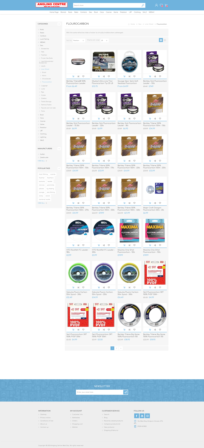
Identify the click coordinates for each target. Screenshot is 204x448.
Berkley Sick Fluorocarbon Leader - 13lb (155, 82)
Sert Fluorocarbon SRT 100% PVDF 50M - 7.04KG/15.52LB (76, 336)
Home (133, 24)
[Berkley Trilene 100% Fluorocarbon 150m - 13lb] (155, 104)
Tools (43, 111)
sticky (41, 196)
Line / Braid (45, 69)
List (165, 40)
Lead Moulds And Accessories (46, 62)
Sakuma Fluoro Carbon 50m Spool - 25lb (102, 293)
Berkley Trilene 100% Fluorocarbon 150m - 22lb (129, 167)
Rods (42, 29)
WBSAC (42, 42)
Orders (74, 421)
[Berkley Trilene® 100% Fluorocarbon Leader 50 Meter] (78, 62)
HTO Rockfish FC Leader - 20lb (103, 251)
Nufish (42, 154)
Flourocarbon (47, 82)
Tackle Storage (46, 101)
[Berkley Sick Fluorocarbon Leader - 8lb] (129, 104)
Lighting (43, 137)
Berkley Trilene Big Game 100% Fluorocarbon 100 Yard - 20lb (129, 336)
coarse (52, 174)
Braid (44, 72)
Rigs (42, 92)
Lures (43, 89)
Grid (161, 40)
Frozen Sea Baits (46, 58)
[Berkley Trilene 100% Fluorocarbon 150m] (104, 188)
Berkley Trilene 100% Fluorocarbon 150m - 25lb (154, 167)
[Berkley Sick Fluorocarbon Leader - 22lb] (104, 104)
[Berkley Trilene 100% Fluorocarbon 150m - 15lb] (78, 146)
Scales (43, 95)
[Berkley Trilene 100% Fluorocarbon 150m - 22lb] (129, 146)
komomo (42, 181)
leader (50, 181)
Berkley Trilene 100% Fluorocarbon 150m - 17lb (103, 167)
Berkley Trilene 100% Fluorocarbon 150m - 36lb (129, 209)
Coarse (42, 121)
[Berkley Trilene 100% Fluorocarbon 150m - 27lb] (78, 188)
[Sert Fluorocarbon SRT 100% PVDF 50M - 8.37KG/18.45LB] (104, 315)
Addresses (76, 417)
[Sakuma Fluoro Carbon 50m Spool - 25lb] (104, 273)
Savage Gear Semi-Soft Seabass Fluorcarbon (128, 82)
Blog (105, 417)
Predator (43, 127)
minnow (42, 185)
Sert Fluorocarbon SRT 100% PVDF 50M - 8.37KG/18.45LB (102, 336)
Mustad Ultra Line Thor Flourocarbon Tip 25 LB (102, 82)
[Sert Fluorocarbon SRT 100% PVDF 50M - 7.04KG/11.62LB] (155, 273)
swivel (48, 196)
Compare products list (112, 424)
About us (43, 424)
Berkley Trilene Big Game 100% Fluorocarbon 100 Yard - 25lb (154, 336)
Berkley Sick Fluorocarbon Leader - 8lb (129, 124)
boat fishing (43, 174)
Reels (42, 33)
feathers (50, 178)
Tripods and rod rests (48, 108)
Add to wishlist (83, 76)
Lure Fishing (44, 39)
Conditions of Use (46, 421)
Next (121, 348)
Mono (44, 75)
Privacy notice (45, 417)
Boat (42, 115)
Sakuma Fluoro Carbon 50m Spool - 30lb (128, 293)
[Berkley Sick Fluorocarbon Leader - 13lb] (155, 62)
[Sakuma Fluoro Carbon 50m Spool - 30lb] (129, 273)
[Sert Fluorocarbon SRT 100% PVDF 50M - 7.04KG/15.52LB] (78, 315)
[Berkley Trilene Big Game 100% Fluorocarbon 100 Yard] (129, 315)
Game (42, 124)
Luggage (44, 85)
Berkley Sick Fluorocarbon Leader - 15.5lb (78, 124)
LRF (41, 131)
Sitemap (43, 414)
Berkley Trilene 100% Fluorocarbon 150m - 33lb (103, 209)
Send (125, 392)
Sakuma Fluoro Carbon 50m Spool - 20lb (76, 293)
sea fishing (51, 192)
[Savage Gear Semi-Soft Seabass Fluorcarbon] (129, 62)
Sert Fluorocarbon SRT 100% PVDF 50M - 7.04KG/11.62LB (153, 294)
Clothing (43, 134)
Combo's (43, 36)
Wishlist (75, 427)
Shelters (43, 98)
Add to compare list (78, 76)
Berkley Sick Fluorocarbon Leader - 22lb (103, 124)
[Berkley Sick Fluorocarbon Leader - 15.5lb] (78, 104)
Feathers (44, 55)
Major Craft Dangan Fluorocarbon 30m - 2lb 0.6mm (153, 210)
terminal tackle (44, 199)
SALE (42, 140)
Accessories (45, 48)
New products (109, 427)
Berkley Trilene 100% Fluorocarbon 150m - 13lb (154, 124)
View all (41, 161)
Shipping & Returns (111, 430)
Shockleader (46, 79)
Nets (42, 52)
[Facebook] (136, 415)
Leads (43, 66)
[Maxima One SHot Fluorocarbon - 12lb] (129, 230)
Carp (42, 118)
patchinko (50, 185)
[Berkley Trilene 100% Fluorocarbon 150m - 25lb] (155, 146)
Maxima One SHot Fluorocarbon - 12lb (126, 251)
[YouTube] (142, 415)
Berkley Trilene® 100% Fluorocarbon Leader (76, 82)
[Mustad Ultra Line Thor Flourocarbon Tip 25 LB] (104, 62)
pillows (41, 188)
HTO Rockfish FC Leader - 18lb (77, 251)
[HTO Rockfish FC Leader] (78, 230)
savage (41, 192)
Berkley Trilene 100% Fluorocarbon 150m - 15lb (77, 167)
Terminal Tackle (46, 105)
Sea (41, 45)
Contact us (44, 427)
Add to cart (73, 76)
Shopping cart (166, 5)
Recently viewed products (113, 421)
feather (42, 178)
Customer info (77, 414)
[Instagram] (147, 415)
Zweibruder (44, 157)
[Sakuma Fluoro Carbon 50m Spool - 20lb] (78, 273)
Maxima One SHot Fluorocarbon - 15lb (152, 251)
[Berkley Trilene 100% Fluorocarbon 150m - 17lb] (104, 146)
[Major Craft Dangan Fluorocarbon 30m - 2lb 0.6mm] (155, 188)
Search (143, 5)
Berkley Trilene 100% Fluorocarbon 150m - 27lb (77, 209)
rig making (50, 188)
